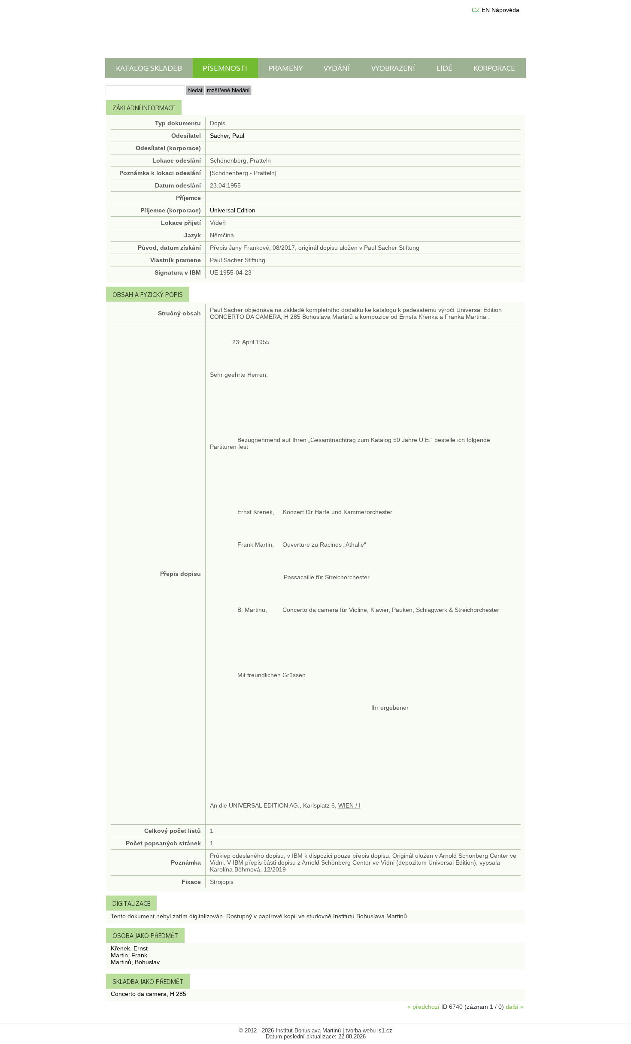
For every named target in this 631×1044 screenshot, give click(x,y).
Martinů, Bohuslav (135, 962)
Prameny (286, 68)
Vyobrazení (393, 68)
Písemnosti (225, 68)
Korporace (494, 68)
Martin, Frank (129, 955)
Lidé (444, 68)
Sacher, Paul (227, 135)
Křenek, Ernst (129, 948)
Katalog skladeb (149, 68)
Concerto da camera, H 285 (148, 993)
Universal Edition (232, 210)
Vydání (337, 68)
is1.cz (384, 1031)
